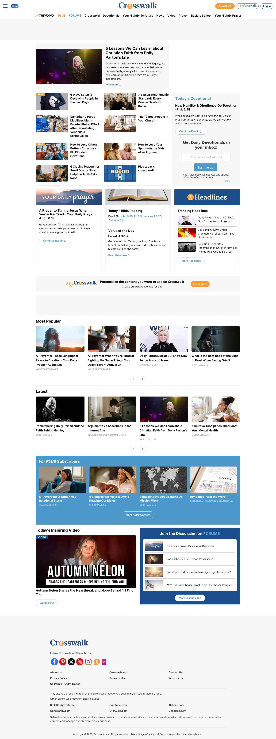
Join (224, 6)
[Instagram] (88, 661)
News (160, 15)
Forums (75, 15)
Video (171, 15)
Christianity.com (60, 710)
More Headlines (191, 260)
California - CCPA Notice (65, 683)
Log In (267, 6)
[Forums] (96, 661)
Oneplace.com (177, 710)
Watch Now (47, 602)
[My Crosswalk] (248, 6)
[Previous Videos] (133, 379)
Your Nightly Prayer (228, 15)
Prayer (183, 15)
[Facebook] (54, 661)
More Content (138, 514)
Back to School (201, 15)
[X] (71, 661)
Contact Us (175, 672)
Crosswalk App (118, 672)
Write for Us (176, 678)
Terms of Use (117, 678)
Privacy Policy (58, 678)
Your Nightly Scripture (138, 15)
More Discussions (190, 597)
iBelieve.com (176, 705)
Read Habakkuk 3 (119, 255)
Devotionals (111, 15)
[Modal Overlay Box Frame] (206, 162)
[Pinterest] (62, 661)
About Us (56, 672)
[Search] (15, 6)
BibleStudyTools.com (63, 705)
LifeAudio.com (118, 710)
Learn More (200, 284)
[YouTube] (79, 661)
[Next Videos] (143, 379)
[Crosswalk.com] (138, 5)
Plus (61, 15)
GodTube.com (118, 705)
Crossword (92, 15)
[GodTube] (105, 661)
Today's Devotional (193, 98)
